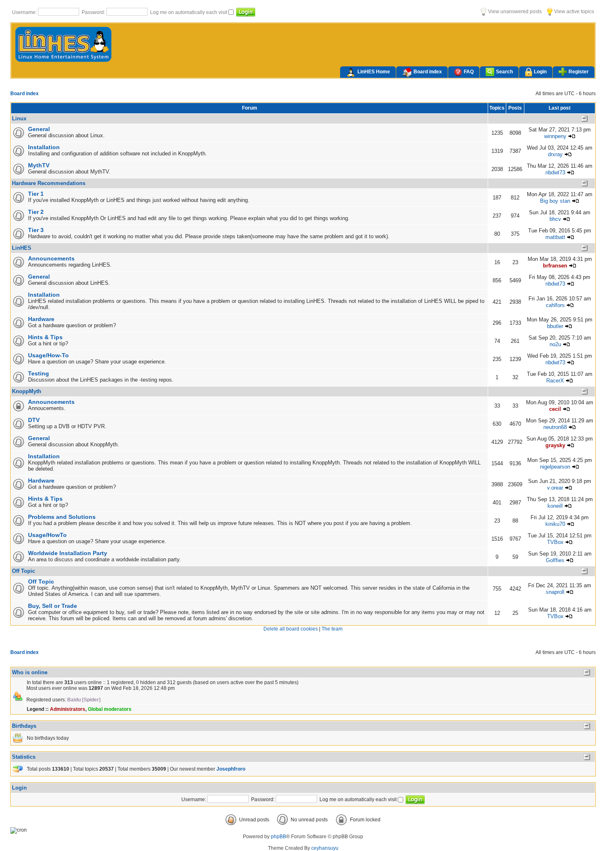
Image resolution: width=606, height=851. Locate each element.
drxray (555, 154)
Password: (94, 12)
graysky (555, 445)
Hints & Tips (45, 337)
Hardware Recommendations (48, 183)
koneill (555, 506)
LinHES (21, 248)
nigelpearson (555, 467)
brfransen (555, 266)
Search (504, 72)
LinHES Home (373, 72)
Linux (19, 118)
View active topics (573, 11)
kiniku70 (555, 524)
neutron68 (555, 427)
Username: (25, 12)
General (39, 129)
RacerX (555, 380)
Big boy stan (555, 201)
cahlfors (555, 305)
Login (540, 72)
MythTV (38, 165)
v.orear (555, 488)
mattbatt (555, 237)
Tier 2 (36, 212)
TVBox (555, 542)
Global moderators (110, 709)
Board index (427, 72)
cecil (555, 409)
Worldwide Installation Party (67, 553)
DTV (34, 420)
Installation (44, 147)
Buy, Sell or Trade (52, 605)
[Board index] (63, 61)
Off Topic (23, 571)
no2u (555, 344)
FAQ (469, 72)
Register (578, 72)
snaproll (555, 592)
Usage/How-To (48, 355)
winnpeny (555, 136)
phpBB (278, 836)
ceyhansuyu (324, 848)
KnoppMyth (26, 391)
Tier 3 (36, 230)
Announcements (51, 258)
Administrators (67, 709)
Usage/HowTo (47, 535)
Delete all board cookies (290, 629)
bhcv (555, 219)
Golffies (555, 560)
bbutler (555, 326)
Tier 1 (36, 193)
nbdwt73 (555, 172)
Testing (38, 373)
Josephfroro (230, 769)
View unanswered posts (514, 11)
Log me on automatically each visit (189, 12)
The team (332, 629)
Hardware (41, 319)
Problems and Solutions (62, 516)
